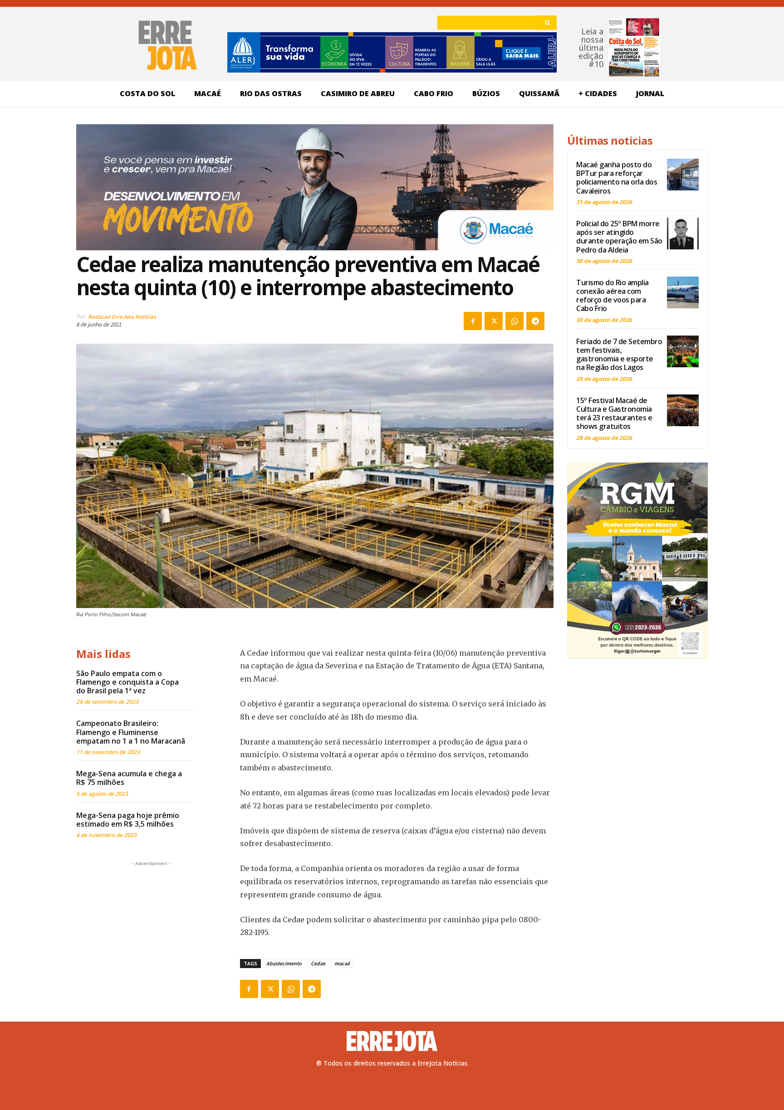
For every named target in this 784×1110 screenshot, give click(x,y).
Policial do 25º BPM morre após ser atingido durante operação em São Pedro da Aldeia (619, 237)
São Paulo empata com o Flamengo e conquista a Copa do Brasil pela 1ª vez (127, 682)
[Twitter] (494, 321)
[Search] (547, 22)
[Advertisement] (151, 925)
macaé (342, 963)
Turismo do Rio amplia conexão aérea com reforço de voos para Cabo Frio (612, 296)
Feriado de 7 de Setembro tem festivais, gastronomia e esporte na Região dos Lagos (619, 354)
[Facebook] (473, 321)
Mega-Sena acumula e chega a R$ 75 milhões (129, 778)
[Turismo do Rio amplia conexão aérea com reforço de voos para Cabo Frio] (683, 292)
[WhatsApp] (514, 321)
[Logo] (392, 1041)
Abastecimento (284, 963)
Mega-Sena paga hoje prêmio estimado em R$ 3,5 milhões (127, 819)
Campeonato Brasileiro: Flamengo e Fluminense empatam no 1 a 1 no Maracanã (130, 731)
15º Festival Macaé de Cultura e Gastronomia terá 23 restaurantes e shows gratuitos (614, 413)
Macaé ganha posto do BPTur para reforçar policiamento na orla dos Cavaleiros (616, 178)
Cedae (318, 963)
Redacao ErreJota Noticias (122, 317)
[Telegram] (535, 321)
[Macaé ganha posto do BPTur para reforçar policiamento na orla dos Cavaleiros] (683, 174)
